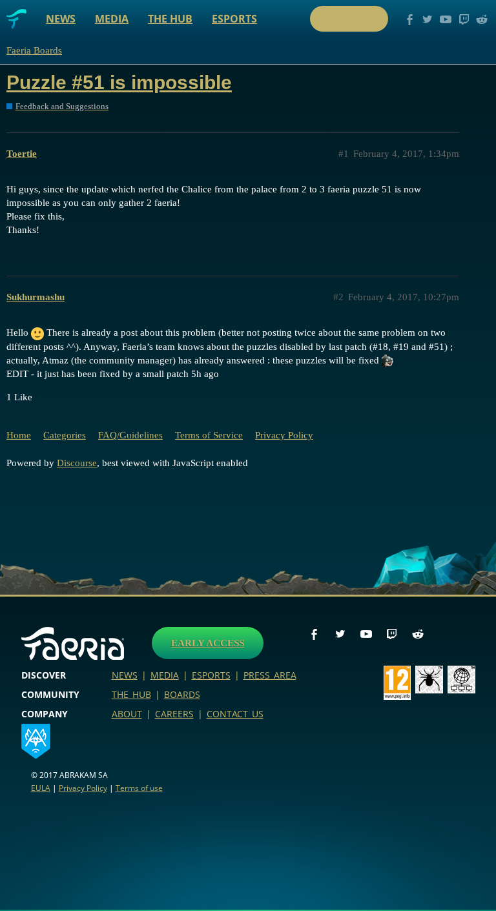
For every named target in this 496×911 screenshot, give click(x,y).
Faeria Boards (34, 50)
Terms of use (139, 788)
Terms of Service (209, 435)
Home (18, 435)
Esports (234, 19)
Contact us (235, 714)
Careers (174, 714)
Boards (182, 694)
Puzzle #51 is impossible (119, 82)
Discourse (77, 463)
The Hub (170, 19)
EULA (40, 788)
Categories (64, 435)
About (127, 714)
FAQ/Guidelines (130, 435)
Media (112, 19)
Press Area (269, 675)
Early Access (207, 643)
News (61, 19)
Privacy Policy (284, 435)
